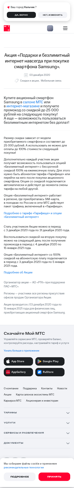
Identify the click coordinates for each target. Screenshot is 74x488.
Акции (7, 395)
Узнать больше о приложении (21, 351)
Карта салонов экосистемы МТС (35, 395)
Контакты (47, 388)
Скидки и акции (29, 81)
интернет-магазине (23, 106)
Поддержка (30, 388)
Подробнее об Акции (18, 272)
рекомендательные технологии (24, 467)
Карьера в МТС (12, 401)
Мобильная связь (51, 81)
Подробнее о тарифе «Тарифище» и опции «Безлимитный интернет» (33, 215)
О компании (11, 388)
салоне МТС (33, 102)
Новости (62, 388)
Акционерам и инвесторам (42, 401)
